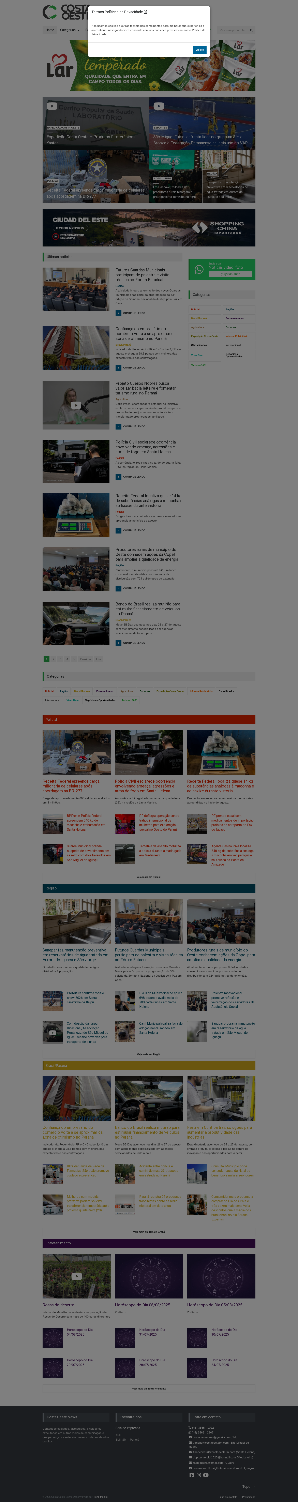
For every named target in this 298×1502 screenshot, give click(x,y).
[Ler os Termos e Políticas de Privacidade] (145, 12)
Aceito (200, 49)
